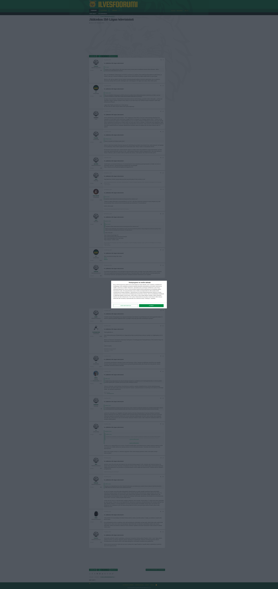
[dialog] (139, 294)
